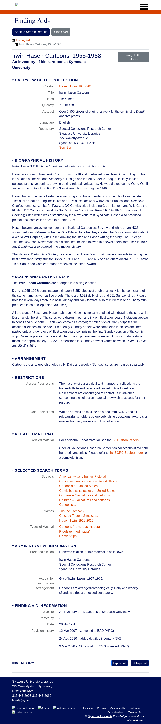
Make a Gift (135, 712)
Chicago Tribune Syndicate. (78, 515)
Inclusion (135, 707)
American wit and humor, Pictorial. (83, 476)
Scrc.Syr (65, 147)
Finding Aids (23, 40)
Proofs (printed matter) (74, 531)
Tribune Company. (72, 511)
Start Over (61, 32)
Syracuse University (100, 716)
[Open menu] (142, 6)
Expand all (119, 663)
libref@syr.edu (22, 700)
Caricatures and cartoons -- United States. (88, 481)
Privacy (102, 707)
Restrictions (29, 377)
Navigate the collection (133, 57)
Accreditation (115, 712)
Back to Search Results (31, 32)
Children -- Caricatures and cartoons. (85, 500)
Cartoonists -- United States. (78, 486)
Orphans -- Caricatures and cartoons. (85, 495)
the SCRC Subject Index (126, 452)
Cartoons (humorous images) (79, 526)
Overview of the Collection (46, 80)
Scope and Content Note (42, 277)
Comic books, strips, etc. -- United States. (87, 490)
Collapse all (140, 663)
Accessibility (118, 707)
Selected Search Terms (41, 470)
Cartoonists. (67, 504)
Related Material (34, 434)
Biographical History (39, 160)
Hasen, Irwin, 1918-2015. (76, 86)
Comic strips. (68, 536)
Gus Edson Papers (125, 440)
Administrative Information (45, 546)
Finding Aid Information (41, 606)
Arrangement (30, 358)
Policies (88, 707)
